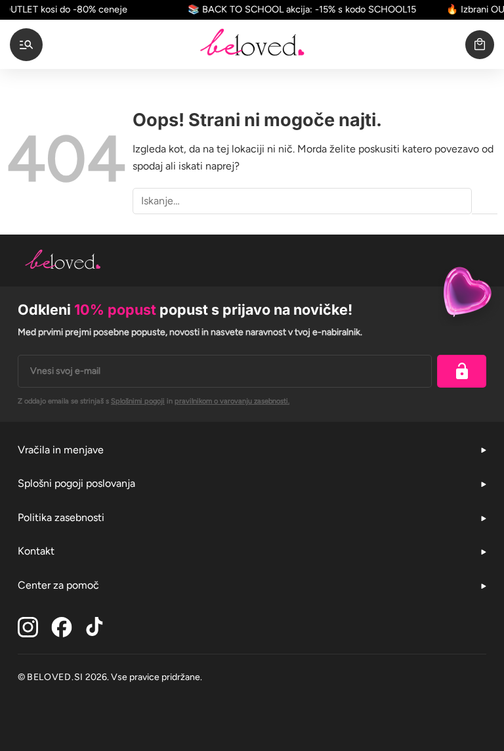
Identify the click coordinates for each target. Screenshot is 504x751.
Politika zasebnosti (61, 517)
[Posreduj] (484, 201)
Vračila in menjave (61, 450)
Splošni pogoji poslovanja (76, 483)
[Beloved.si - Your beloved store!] (252, 44)
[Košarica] (479, 45)
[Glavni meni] (26, 44)
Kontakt (36, 551)
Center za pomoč (58, 585)
